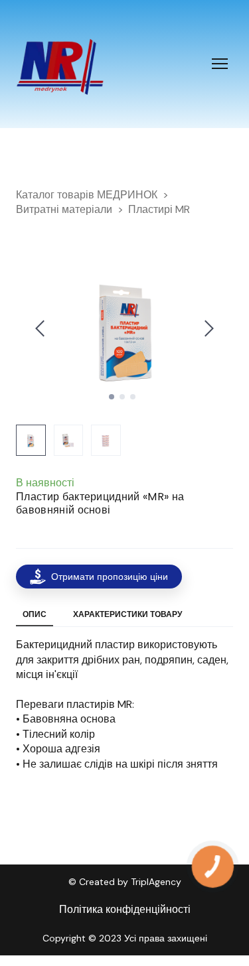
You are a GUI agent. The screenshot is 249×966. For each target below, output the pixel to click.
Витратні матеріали (64, 209)
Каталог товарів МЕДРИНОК (86, 195)
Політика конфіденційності (125, 909)
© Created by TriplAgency (124, 882)
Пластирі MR (159, 209)
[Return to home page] (60, 64)
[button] (99, 576)
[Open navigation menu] (220, 63)
